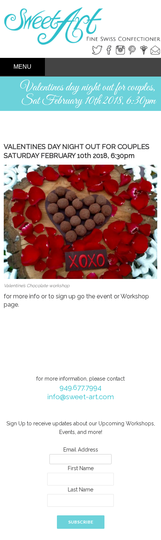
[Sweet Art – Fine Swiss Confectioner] (80, 20)
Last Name (80, 490)
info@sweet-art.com (80, 396)
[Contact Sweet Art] (155, 49)
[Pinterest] (132, 49)
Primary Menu (22, 67)
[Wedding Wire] (143, 49)
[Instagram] (120, 49)
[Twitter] (97, 49)
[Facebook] (109, 49)
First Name (81, 468)
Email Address (80, 450)
